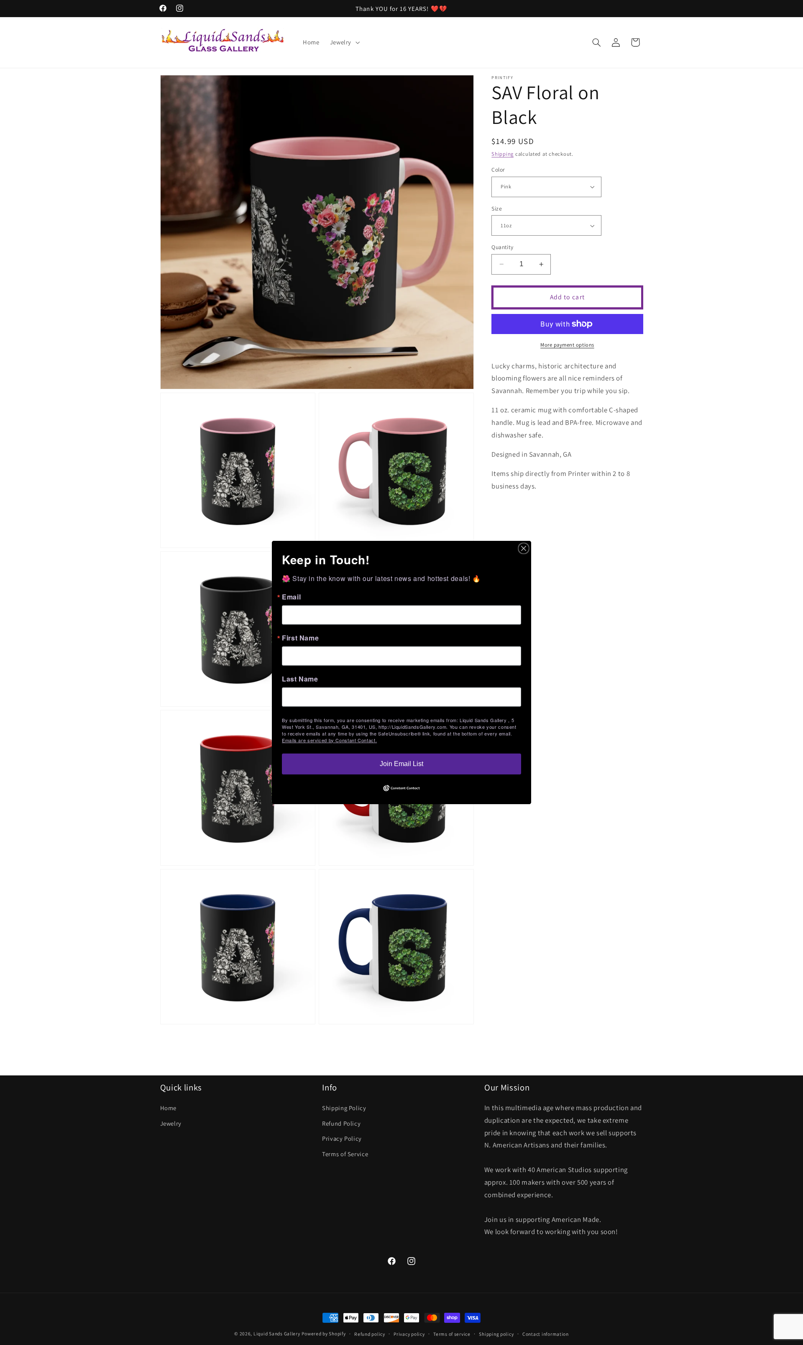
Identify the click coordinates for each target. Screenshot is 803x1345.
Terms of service (452, 1334)
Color (498, 169)
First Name (300, 638)
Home (168, 1108)
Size (496, 208)
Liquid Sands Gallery (276, 1333)
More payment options (567, 344)
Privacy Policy (342, 1138)
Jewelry (171, 1123)
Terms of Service (345, 1153)
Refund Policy (341, 1123)
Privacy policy (409, 1334)
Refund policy (369, 1334)
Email (291, 597)
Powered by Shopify (323, 1333)
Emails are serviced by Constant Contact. (329, 740)
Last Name (300, 679)
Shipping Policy (344, 1108)
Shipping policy (496, 1334)
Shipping (502, 153)
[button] (344, 42)
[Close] (524, 548)
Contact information (545, 1334)
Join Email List (401, 763)
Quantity (502, 247)
